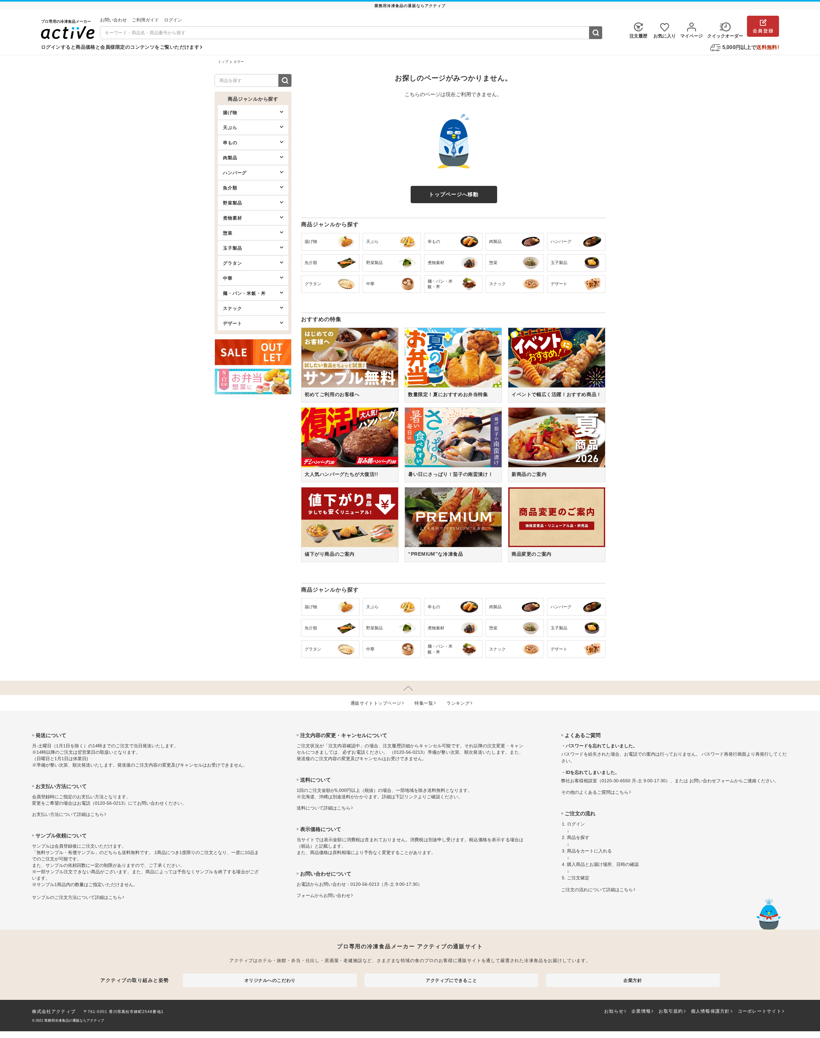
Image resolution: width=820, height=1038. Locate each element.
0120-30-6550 (616, 780)
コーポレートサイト (760, 1011)
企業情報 (641, 1011)
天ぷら (230, 127)
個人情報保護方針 (710, 1011)
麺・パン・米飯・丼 (244, 293)
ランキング (458, 703)
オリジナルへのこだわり (270, 980)
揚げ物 (230, 112)
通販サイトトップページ (375, 703)
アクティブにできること (451, 980)
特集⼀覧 (423, 703)
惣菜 (228, 233)
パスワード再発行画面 (723, 754)
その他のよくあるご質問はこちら (594, 792)
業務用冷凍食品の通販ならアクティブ (74, 1020)
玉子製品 (232, 248)
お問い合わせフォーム (711, 780)
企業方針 (632, 980)
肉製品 (230, 157)
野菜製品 (232, 202)
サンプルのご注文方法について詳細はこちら (77, 897)
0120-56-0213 (109, 803)
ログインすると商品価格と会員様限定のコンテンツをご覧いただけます (120, 47)
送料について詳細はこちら (323, 807)
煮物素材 (232, 217)
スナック (232, 308)
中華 (228, 278)
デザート (232, 323)
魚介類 (230, 187)
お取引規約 (671, 1011)
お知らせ (614, 1011)
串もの (230, 142)
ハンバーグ (235, 172)
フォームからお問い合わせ (323, 895)
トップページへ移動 (454, 194)
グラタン (232, 263)
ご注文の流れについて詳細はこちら (597, 889)
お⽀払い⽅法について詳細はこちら (68, 814)
